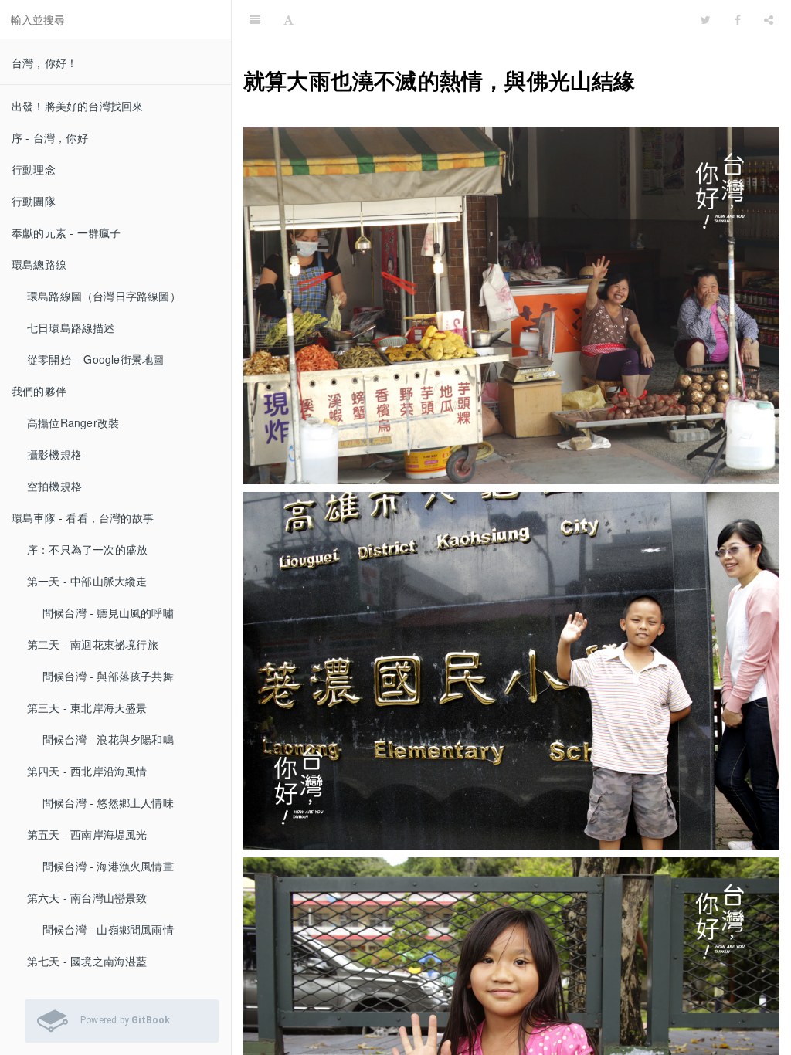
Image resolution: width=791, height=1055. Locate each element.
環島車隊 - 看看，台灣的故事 (83, 517)
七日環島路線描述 (71, 327)
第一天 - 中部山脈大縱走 (87, 581)
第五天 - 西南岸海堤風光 (87, 834)
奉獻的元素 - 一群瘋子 (66, 232)
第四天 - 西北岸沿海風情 (87, 771)
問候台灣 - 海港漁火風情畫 (108, 866)
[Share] (768, 19)
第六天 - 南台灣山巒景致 (87, 897)
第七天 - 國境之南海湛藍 (87, 960)
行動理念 (34, 169)
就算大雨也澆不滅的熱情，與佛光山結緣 (600, 19)
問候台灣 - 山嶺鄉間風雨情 (108, 929)
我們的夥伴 (39, 391)
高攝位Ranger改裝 (73, 422)
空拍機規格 (54, 486)
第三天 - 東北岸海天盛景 (87, 707)
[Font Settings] (288, 19)
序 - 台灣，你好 (50, 137)
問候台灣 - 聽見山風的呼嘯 (108, 612)
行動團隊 (34, 201)
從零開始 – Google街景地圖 (95, 359)
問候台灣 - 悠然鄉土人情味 (108, 802)
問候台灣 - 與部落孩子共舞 (108, 676)
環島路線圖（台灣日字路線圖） (104, 296)
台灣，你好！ (44, 62)
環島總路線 (39, 264)
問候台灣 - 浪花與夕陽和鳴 (108, 739)
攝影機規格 (54, 454)
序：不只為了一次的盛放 (87, 549)
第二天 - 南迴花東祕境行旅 (92, 644)
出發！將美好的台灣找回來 (77, 106)
